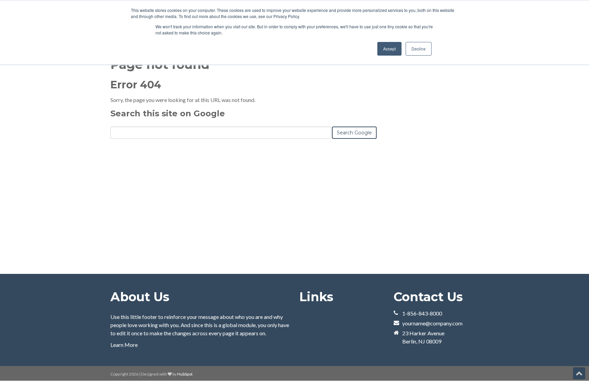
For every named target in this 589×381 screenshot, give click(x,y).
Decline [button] (418, 49)
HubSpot (185, 374)
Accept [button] (389, 49)
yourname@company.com (432, 323)
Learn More (124, 344)
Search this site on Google (167, 113)
